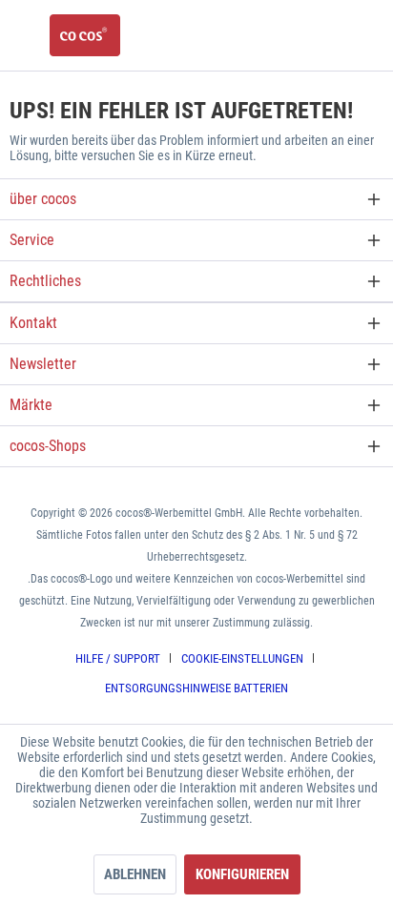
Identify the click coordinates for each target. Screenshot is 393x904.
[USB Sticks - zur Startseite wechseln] (85, 35)
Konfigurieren (242, 874)
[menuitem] (124, 658)
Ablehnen (135, 874)
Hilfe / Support (117, 658)
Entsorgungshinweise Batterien (196, 688)
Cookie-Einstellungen (242, 658)
